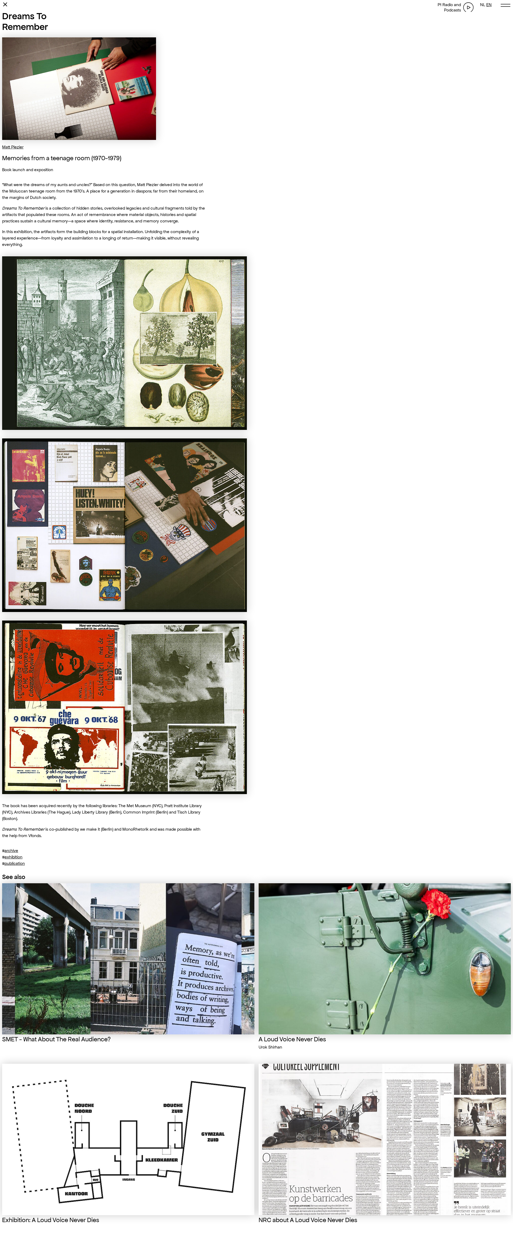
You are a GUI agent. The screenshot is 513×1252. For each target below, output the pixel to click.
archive (11, 850)
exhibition (13, 856)
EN (489, 4)
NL (482, 4)
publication (15, 863)
